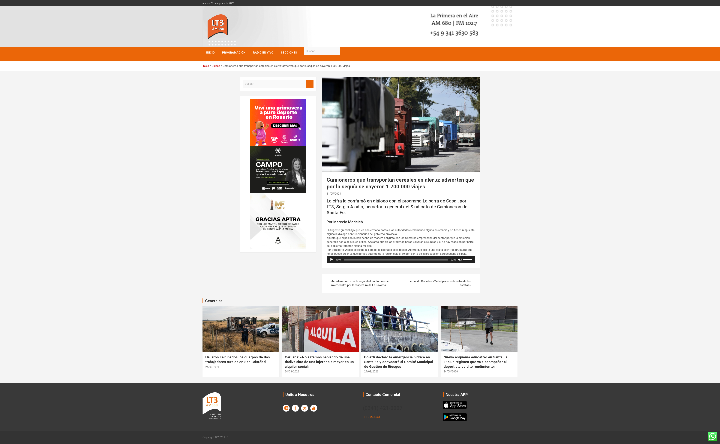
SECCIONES (289, 52)
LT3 (226, 437)
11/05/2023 (334, 193)
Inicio (210, 52)
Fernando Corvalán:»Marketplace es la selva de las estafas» (440, 283)
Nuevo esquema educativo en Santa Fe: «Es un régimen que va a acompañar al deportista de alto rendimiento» (476, 361)
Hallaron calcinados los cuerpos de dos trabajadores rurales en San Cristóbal (237, 359)
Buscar (344, 51)
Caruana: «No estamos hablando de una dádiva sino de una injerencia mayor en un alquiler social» (319, 361)
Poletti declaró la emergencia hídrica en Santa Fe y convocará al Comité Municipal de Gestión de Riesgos (398, 361)
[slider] (468, 259)
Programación (233, 52)
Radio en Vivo (263, 52)
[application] (401, 259)
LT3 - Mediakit (371, 417)
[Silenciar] (460, 259)
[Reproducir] (331, 259)
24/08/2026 (212, 366)
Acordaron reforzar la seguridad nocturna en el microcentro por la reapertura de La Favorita (360, 283)
